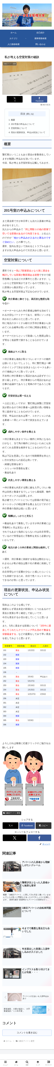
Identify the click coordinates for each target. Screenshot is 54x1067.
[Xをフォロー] (14, 838)
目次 (22, 113)
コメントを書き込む (27, 1032)
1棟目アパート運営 (12, 813)
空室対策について (19, 128)
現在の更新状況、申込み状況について (28, 132)
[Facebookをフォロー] (39, 838)
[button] (43, 825)
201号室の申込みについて (23, 124)
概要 (13, 120)
